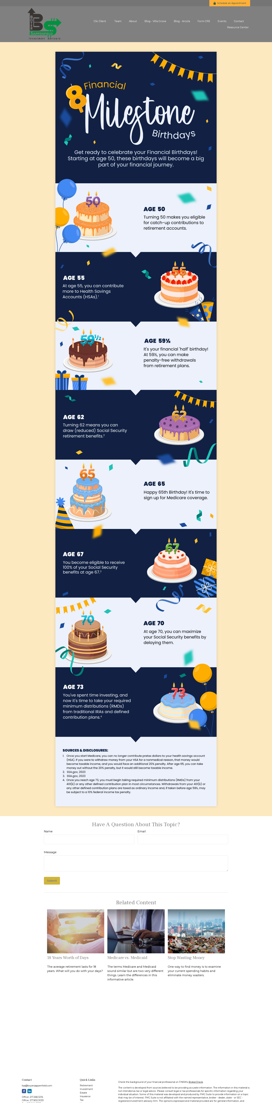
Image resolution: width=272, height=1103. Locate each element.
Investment (86, 1089)
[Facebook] (24, 1091)
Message (50, 852)
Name (48, 831)
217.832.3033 (37, 1100)
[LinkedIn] (29, 1091)
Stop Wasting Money (186, 957)
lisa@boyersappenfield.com (37, 1085)
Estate (83, 1092)
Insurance (85, 1096)
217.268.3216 (36, 1097)
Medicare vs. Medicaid (127, 957)
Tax (81, 1100)
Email (142, 831)
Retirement (86, 1085)
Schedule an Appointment (231, 3)
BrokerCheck (196, 1082)
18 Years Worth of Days (68, 957)
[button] (100, 21)
